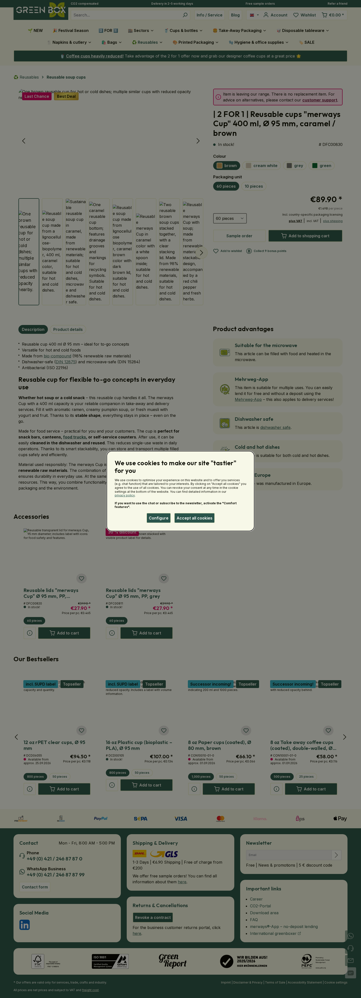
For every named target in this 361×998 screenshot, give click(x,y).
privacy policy (125, 495)
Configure (158, 518)
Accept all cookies (194, 518)
